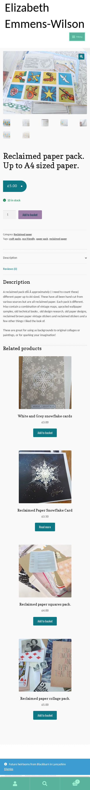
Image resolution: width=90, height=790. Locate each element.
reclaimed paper (58, 239)
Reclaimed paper (23, 234)
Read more (45, 527)
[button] (81, 57)
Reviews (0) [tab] (10, 269)
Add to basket (30, 215)
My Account (15, 783)
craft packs (15, 239)
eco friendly (28, 239)
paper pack (42, 239)
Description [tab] (10, 258)
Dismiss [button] (8, 769)
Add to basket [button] (45, 432)
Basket (69, 780)
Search (45, 783)
